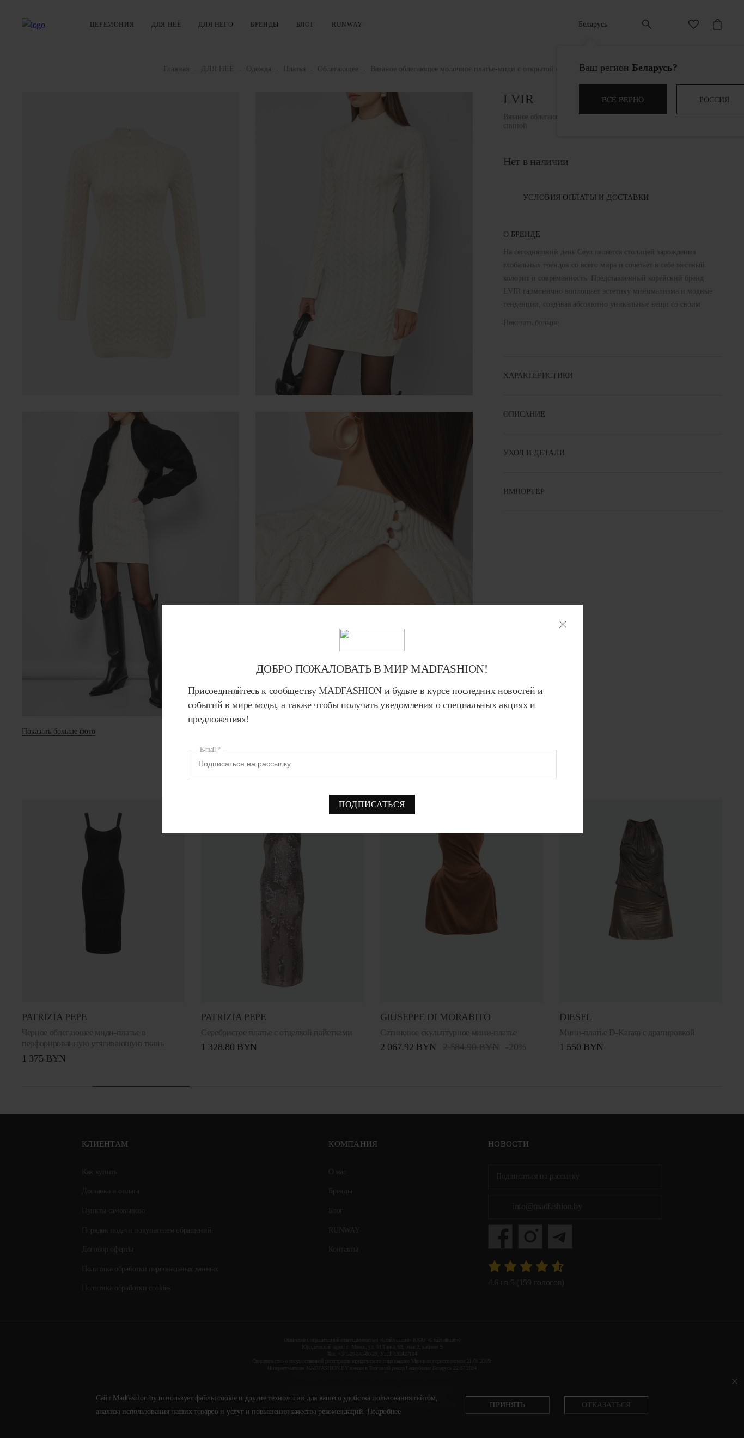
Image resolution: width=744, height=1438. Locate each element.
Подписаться (372, 804)
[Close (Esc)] (563, 624)
